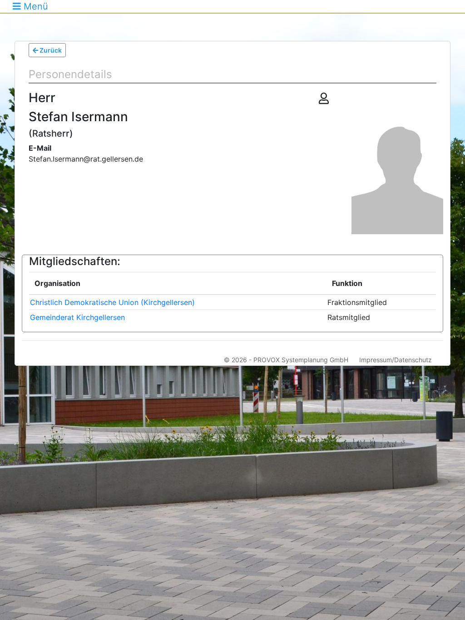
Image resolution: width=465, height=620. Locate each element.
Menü (34, 6)
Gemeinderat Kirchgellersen (77, 317)
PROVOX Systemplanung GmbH (300, 360)
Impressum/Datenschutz (395, 360)
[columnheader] (177, 283)
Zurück (50, 50)
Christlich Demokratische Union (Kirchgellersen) (112, 302)
